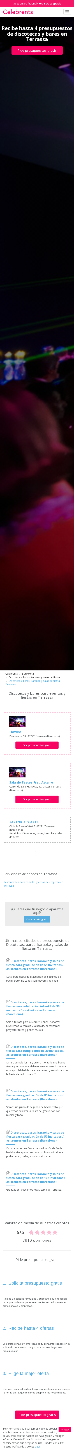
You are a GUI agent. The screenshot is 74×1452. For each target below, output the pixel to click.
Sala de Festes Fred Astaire (31, 782)
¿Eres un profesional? (37, 3)
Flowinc (15, 732)
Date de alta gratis (37, 919)
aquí (37, 1446)
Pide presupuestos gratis (37, 50)
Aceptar (65, 1429)
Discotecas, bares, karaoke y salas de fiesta (34, 677)
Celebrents (11, 673)
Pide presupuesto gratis (37, 1414)
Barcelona (28, 673)
